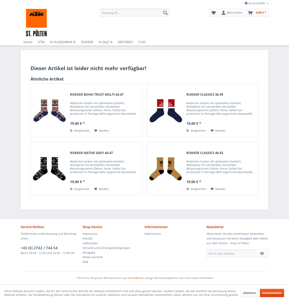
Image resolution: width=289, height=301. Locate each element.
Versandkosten (136, 278)
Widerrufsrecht (93, 257)
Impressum (90, 234)
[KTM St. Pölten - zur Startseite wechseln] (36, 22)
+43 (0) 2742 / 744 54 (39, 248)
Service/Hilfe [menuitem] (257, 3)
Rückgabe (89, 252)
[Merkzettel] (213, 13)
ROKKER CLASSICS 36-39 (204, 95)
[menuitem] (134, 13)
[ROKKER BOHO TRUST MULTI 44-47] (49, 110)
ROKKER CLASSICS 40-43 (204, 153)
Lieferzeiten (90, 243)
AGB (85, 262)
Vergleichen (81, 130)
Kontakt (88, 238)
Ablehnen (249, 293)
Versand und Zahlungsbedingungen (106, 248)
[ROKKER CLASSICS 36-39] (165, 110)
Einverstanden (272, 293)
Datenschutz (152, 234)
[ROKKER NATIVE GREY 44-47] (49, 168)
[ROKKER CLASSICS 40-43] (165, 168)
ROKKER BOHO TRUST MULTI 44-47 (96, 95)
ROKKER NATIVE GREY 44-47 (91, 153)
